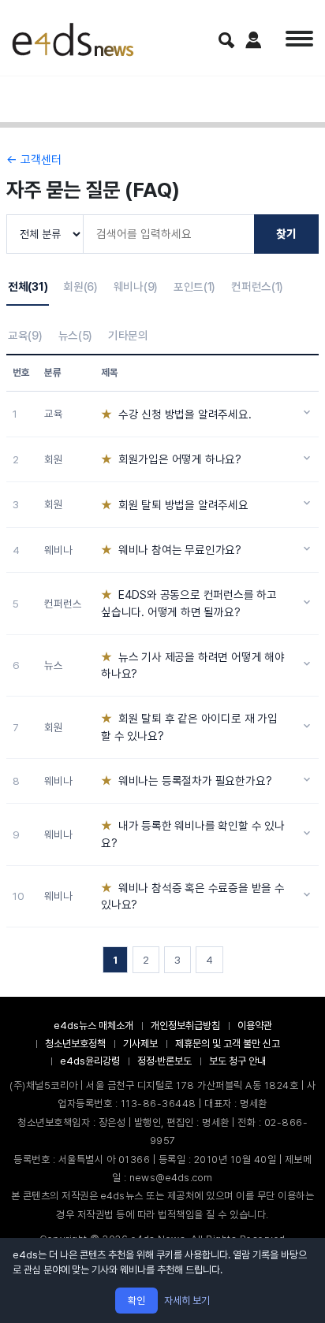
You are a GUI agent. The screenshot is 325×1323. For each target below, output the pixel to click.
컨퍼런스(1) (257, 286)
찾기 (286, 233)
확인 (136, 1300)
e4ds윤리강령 (90, 1061)
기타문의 (128, 335)
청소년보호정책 (75, 1044)
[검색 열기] (226, 40)
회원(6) (80, 286)
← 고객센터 (34, 160)
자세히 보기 (187, 1300)
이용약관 (254, 1025)
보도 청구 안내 (237, 1061)
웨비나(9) (136, 286)
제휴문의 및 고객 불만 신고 (227, 1044)
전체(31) (27, 286)
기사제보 (140, 1044)
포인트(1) (194, 286)
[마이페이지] (253, 40)
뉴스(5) (75, 335)
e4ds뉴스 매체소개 (93, 1025)
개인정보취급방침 (185, 1025)
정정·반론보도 (164, 1061)
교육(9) (25, 335)
